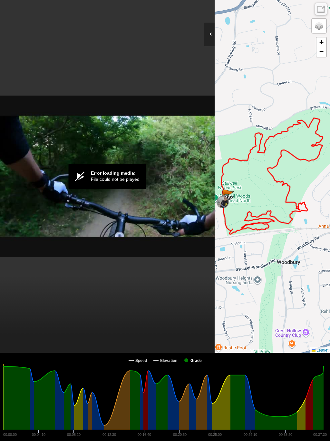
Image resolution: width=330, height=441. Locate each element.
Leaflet (321, 350)
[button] (223, 202)
